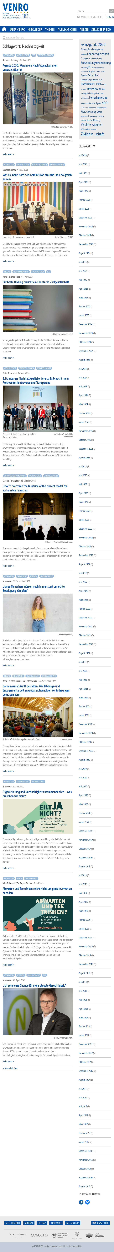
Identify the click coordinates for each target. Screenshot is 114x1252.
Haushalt (94, 79)
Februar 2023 (84, 510)
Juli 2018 (83, 982)
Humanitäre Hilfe (90, 84)
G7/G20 (102, 71)
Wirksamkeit (85, 129)
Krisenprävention (96, 93)
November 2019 (86, 839)
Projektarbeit (101, 107)
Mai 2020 (83, 786)
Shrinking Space (94, 112)
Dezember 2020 (85, 724)
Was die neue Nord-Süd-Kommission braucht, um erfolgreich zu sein (37, 177)
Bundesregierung (95, 49)
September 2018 (86, 964)
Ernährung (84, 67)
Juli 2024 (83, 368)
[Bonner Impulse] (17, 1240)
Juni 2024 (83, 377)
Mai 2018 (83, 999)
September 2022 (86, 555)
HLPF (100, 79)
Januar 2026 (84, 208)
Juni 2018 (83, 990)
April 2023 (83, 493)
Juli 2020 (83, 768)
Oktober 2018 (85, 955)
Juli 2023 (83, 466)
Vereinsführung (93, 120)
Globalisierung (86, 79)
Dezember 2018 (85, 937)
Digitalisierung (23, 781)
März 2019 (83, 910)
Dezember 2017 (85, 1044)
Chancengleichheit (21, 272)
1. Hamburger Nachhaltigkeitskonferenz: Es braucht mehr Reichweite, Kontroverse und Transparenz (36, 380)
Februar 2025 (84, 306)
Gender (84, 75)
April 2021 (83, 688)
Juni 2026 (83, 164)
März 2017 (83, 1124)
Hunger (103, 84)
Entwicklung (97, 58)
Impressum (56, 1223)
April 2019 (83, 902)
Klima (102, 89)
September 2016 (86, 1177)
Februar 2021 (84, 706)
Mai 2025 (83, 279)
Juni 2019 (83, 884)
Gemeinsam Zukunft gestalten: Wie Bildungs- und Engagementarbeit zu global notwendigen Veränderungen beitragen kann (36, 690)
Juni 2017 (83, 1097)
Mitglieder (35, 29)
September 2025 (86, 244)
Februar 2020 (84, 813)
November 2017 (86, 1053)
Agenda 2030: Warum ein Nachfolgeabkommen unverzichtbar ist (30, 67)
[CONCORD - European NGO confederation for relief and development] (39, 1240)
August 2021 (84, 653)
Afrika (84, 45)
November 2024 (86, 333)
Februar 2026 (84, 199)
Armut (19, 878)
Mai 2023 (83, 484)
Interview (33, 576)
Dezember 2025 (85, 217)
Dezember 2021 (85, 617)
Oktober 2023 (85, 439)
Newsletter (102, 1223)
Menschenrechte (98, 97)
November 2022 (86, 537)
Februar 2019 (84, 919)
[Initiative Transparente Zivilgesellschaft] (95, 1240)
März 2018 (83, 1017)
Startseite (4, 29)
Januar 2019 (84, 928)
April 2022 (83, 590)
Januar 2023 (84, 519)
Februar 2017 (84, 1133)
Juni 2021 (83, 670)
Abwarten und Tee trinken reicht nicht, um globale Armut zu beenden (37, 890)
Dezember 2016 (85, 1150)
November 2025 (86, 226)
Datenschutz (72, 1223)
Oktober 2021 (85, 635)
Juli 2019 (83, 875)
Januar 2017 (84, 1142)
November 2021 (86, 626)
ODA (82, 107)
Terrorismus (84, 116)
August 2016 (84, 1186)
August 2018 (84, 973)
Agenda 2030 (8, 55)
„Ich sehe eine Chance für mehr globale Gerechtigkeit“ (34, 985)
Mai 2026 (83, 173)
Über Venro (17, 29)
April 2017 (83, 1115)
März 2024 (83, 404)
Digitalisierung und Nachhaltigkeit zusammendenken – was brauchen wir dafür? (37, 794)
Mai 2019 (83, 893)
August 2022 (84, 564)
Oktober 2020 (85, 742)
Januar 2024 (84, 422)
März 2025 (83, 297)
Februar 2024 (84, 413)
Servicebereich (101, 29)
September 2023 (86, 448)
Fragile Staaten (94, 71)
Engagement (22, 576)
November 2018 (86, 946)
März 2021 (83, 697)
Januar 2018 (84, 1035)
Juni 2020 (83, 777)
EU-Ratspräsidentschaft (98, 68)
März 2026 (83, 190)
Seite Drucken (13, 1223)
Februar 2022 (84, 608)
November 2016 (86, 1159)
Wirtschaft (93, 129)
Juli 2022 (83, 573)
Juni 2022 (83, 582)
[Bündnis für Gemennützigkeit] (77, 1240)
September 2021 (86, 644)
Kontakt (29, 1223)
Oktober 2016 (85, 1168)
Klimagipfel (85, 93)
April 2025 (83, 288)
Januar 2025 (84, 315)
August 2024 (84, 359)
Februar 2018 (84, 1026)
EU (89, 67)
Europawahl (85, 71)
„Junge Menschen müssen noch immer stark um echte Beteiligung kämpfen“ (34, 588)
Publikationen (67, 29)
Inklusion (83, 89)
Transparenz (93, 116)
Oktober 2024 (85, 342)
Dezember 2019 (85, 830)
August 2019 (84, 866)
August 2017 (84, 1079)
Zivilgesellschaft (57, 164)
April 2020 (83, 795)
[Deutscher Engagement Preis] (60, 1240)
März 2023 (83, 502)
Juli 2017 (82, 1088)
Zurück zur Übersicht (15, 37)
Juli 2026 (83, 155)
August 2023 (84, 457)
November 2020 (86, 733)
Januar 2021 (84, 715)
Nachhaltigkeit (23, 55)
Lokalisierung (85, 98)
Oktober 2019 (85, 848)
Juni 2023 (83, 475)
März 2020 (83, 804)
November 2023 (86, 430)
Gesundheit (93, 75)
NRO (104, 102)
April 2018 (83, 1008)
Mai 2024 (83, 386)
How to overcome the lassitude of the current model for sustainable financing (35, 488)
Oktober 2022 (85, 546)
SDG (33, 55)
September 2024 (86, 350)
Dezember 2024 (85, 324)
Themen (50, 29)
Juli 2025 (83, 262)
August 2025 (84, 253)
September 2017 (86, 1070)
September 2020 (86, 750)
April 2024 (83, 395)
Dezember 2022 (85, 528)
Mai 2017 (83, 1106)
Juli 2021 (83, 662)
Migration (84, 103)
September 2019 (86, 857)
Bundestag (84, 54)
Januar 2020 (84, 822)
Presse (84, 29)
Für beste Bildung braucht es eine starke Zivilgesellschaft (36, 282)
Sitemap (42, 1223)
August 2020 (84, 759)
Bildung (7, 272)
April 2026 (83, 182)
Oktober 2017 (85, 1062)
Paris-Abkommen (90, 107)
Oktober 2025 (85, 235)
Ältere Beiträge (11, 1068)
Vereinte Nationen (45, 55)
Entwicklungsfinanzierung (14, 476)
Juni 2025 (83, 270)
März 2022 (83, 599)
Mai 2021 (83, 679)
